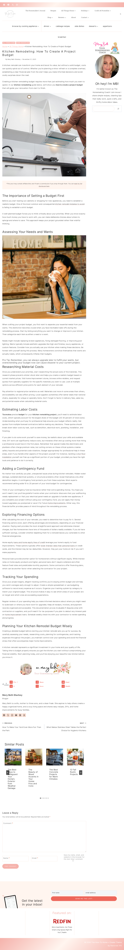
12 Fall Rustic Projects (74, 772)
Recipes (53, 11)
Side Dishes (79, 26)
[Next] (80, 772)
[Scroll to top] (117, 940)
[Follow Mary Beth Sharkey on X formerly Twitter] (8, 715)
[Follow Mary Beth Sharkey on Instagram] (12, 715)
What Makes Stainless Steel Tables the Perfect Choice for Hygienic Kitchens (66, 726)
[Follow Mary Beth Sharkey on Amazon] (24, 715)
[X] (12, 4)
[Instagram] (17, 4)
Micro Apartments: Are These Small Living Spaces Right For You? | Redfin (62, 929)
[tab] (40, 798)
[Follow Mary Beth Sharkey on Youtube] (16, 715)
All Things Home (9, 43)
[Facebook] (8, 4)
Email (35, 858)
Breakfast (62, 37)
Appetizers (107, 26)
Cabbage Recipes (63, 26)
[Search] (118, 108)
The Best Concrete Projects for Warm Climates (53, 774)
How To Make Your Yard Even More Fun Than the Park (21, 726)
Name (6, 858)
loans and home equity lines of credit (29, 542)
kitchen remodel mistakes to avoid (69, 204)
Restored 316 (116, 946)
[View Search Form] (120, 14)
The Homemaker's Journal (35, 11)
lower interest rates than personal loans (58, 546)
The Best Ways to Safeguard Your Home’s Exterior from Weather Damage (12, 779)
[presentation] (13, 757)
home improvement (13, 615)
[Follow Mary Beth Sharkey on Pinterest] (20, 715)
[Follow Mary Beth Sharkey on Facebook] (4, 715)
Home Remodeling (22, 43)
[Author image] (3, 59)
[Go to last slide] (7, 772)
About (73, 17)
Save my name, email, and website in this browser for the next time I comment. (74, 857)
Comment (8, 823)
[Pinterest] (4, 4)
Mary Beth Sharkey (14, 59)
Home (4, 46)
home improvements (56, 503)
